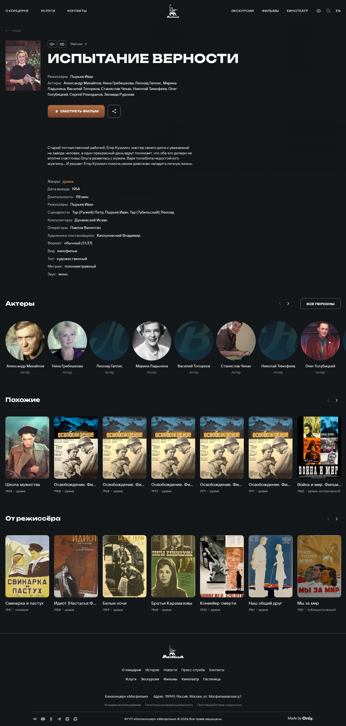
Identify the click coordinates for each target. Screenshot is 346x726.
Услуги (48, 11)
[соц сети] (35, 719)
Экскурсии (242, 11)
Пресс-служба (193, 670)
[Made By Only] (300, 718)
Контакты (76, 11)
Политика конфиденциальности (169, 705)
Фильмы (270, 11)
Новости (170, 670)
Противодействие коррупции (219, 705)
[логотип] (173, 11)
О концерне (17, 11)
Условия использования (122, 705)
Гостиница (212, 679)
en (338, 11)
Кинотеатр (297, 11)
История (152, 670)
